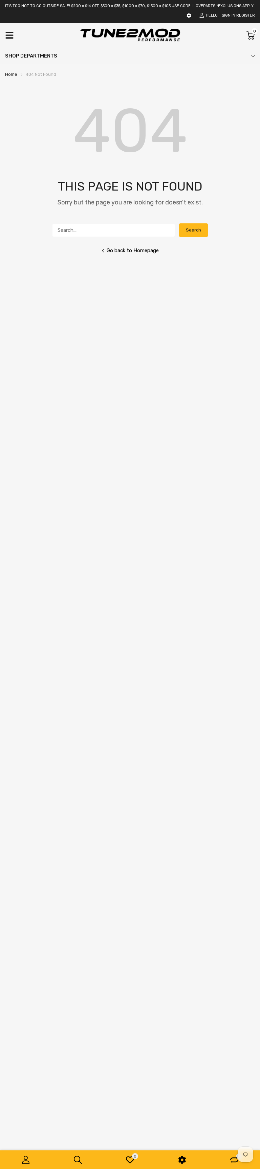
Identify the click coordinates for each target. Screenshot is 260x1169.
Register (245, 15)
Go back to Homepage (133, 250)
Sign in (228, 15)
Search (193, 230)
